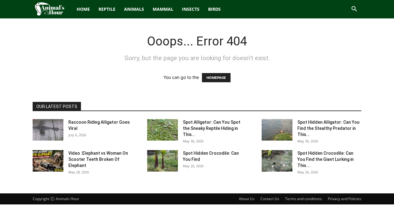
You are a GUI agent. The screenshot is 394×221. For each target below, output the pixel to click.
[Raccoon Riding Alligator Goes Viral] (48, 130)
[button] (354, 10)
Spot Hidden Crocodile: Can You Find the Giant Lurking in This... (325, 159)
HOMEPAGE (216, 78)
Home (83, 9)
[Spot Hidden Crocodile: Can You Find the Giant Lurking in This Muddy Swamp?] (277, 161)
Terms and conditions (303, 198)
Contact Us (269, 198)
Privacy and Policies (344, 198)
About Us (247, 198)
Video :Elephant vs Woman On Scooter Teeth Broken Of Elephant (98, 159)
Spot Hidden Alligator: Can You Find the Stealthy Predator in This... (328, 128)
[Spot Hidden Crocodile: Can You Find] (162, 161)
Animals (134, 9)
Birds (214, 9)
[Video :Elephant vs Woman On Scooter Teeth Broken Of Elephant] (48, 161)
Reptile (106, 9)
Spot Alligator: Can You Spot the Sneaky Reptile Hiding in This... (211, 128)
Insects (190, 9)
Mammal (163, 9)
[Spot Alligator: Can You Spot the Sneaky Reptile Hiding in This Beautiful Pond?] (162, 130)
